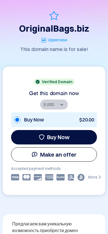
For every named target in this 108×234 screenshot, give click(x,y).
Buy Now (58, 137)
